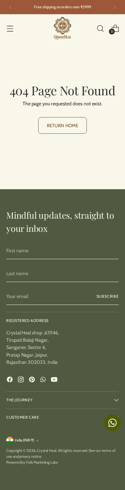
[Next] (114, 7)
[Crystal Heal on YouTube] (55, 380)
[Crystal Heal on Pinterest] (32, 380)
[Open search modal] (100, 28)
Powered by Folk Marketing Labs (32, 462)
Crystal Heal (47, 450)
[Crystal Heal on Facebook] (10, 380)
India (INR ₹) (24, 440)
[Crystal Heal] (62, 28)
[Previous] (10, 7)
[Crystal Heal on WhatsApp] (44, 380)
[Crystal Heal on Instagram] (21, 380)
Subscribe (108, 296)
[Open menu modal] (10, 28)
